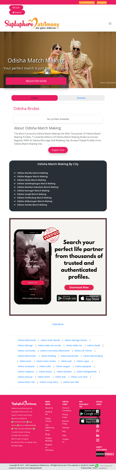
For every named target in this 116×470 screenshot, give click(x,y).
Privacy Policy (65, 415)
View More (58, 324)
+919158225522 (87, 2)
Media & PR (48, 413)
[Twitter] (98, 416)
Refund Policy (65, 422)
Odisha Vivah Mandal (50, 340)
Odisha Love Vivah (79, 376)
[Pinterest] (97, 420)
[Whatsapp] (97, 430)
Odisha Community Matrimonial (54, 350)
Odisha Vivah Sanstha (46, 361)
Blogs (47, 434)
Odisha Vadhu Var (74, 345)
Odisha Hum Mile (71, 382)
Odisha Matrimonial (27, 340)
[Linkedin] (97, 435)
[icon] (89, 413)
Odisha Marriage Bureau (76, 340)
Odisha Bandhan (64, 371)
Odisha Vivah (25, 361)
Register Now (58, 150)
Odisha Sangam (63, 366)
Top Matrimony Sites (49, 428)
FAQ (64, 431)
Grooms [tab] (81, 97)
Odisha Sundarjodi (26, 366)
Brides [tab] (34, 97)
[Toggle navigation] (110, 23)
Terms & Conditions (66, 409)
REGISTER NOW (36, 81)
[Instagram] (97, 440)
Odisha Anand (45, 371)
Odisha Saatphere (26, 371)
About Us (49, 408)
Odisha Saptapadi (83, 366)
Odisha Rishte (43, 376)
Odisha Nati (60, 376)
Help (64, 435)
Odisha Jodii (66, 361)
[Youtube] (97, 425)
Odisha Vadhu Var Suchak (49, 345)
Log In (17, 7)
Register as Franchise (49, 447)
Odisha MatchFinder (27, 356)
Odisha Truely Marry (49, 382)
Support (102, 2)
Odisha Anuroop (25, 376)
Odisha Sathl (45, 366)
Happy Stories (48, 419)
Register (18, 12)
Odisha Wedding (48, 356)
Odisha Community (26, 350)
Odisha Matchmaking (93, 356)
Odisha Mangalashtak (86, 371)
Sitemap (65, 427)
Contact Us (65, 440)
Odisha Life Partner (83, 350)
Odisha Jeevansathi (69, 356)
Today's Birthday (48, 439)
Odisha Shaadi (93, 345)
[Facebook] (97, 411)
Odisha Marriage (25, 345)
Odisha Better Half (26, 382)
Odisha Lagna (83, 361)
